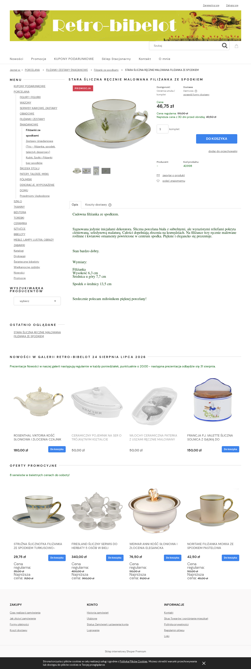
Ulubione (92, 618)
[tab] (75, 204)
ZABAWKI (19, 245)
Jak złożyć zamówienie (23, 618)
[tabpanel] (155, 260)
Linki (166, 636)
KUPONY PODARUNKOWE (29, 86)
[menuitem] (20, 59)
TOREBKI (19, 218)
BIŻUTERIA (20, 212)
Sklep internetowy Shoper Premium (125, 651)
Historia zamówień (97, 612)
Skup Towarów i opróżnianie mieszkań (186, 618)
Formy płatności (19, 624)
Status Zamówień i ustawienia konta (107, 624)
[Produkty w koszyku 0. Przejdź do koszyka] (237, 45)
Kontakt (168, 612)
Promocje (20, 278)
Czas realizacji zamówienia (25, 612)
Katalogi (19, 250)
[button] (171, 175)
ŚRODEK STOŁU (29, 168)
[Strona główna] (125, 25)
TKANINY (19, 207)
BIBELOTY (19, 234)
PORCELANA (21, 91)
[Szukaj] (224, 45)
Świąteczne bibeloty (26, 261)
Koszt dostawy (18, 630)
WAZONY (25, 102)
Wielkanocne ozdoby (27, 267)
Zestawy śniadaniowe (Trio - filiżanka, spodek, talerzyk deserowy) (40, 146)
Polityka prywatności (176, 624)
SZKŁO (18, 201)
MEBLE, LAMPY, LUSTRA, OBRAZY (34, 239)
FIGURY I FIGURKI (30, 97)
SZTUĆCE (19, 229)
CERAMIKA (20, 223)
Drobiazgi (19, 256)
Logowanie (93, 630)
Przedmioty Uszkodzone (35, 196)
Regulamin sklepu (174, 630)
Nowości (19, 272)
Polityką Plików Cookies (133, 661)
